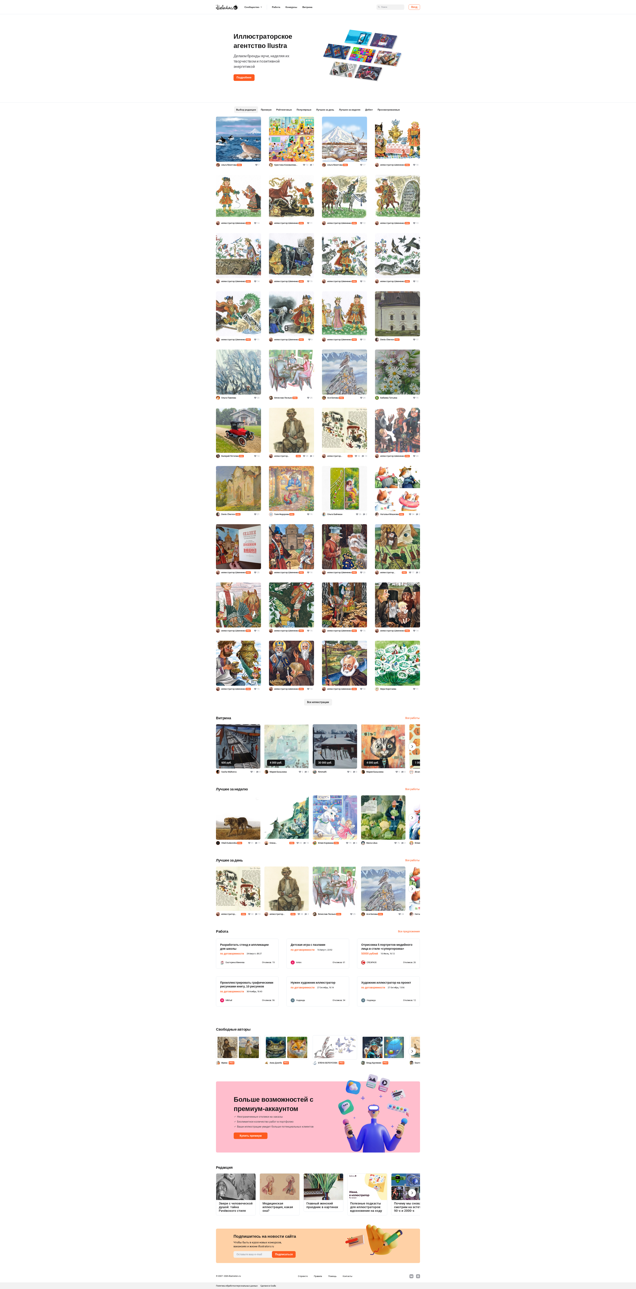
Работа (276, 7)
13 (366, 456)
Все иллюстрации (318, 702)
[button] (8, 55)
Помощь (332, 1276)
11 (259, 843)
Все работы (412, 718)
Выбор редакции (246, 109)
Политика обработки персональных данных (237, 1286)
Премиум (266, 109)
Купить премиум (251, 1135)
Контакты (347, 1276)
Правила (318, 1276)
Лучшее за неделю (349, 109)
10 (307, 843)
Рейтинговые (284, 109)
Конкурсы (291, 7)
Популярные (304, 109)
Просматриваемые (389, 109)
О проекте (303, 1276)
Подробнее (244, 77)
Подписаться (284, 1254)
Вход (414, 7)
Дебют (369, 109)
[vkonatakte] (411, 1276)
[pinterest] (418, 1276)
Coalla (273, 1286)
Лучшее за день (325, 109)
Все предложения (409, 931)
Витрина (307, 7)
